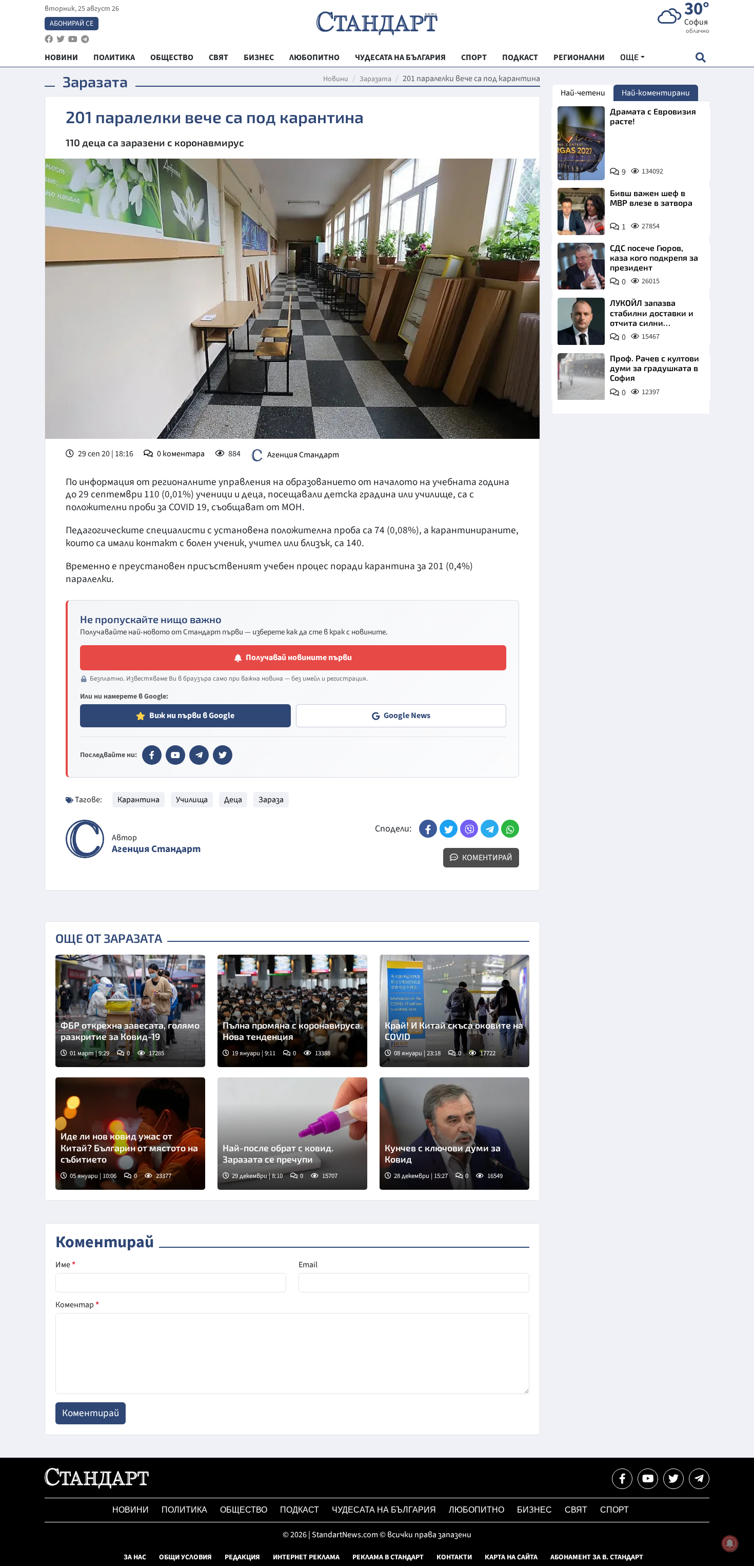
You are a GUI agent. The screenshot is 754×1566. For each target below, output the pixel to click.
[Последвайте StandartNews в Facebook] (49, 39)
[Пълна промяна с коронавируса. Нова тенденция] (292, 1011)
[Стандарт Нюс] (97, 1486)
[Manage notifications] (730, 1543)
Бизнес (534, 1509)
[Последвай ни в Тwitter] (673, 1478)
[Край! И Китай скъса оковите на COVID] (454, 1011)
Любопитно (476, 1509)
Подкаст (299, 1509)
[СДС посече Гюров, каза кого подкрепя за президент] (581, 266)
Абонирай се (71, 23)
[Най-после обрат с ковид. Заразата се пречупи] (292, 1133)
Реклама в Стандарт (388, 1557)
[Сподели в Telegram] (490, 829)
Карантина (138, 799)
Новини (335, 79)
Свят (576, 1509)
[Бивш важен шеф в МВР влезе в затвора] (581, 211)
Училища (192, 799)
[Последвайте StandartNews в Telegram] (85, 39)
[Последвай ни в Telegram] (699, 1478)
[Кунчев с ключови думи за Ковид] (454, 1133)
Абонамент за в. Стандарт (596, 1557)
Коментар (77, 1305)
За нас (135, 1557)
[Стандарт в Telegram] (199, 755)
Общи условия (185, 1557)
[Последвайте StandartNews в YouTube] (72, 39)
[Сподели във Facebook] (428, 829)
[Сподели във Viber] (469, 829)
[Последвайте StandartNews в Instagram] (60, 39)
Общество (243, 1509)
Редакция (242, 1557)
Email (308, 1265)
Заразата (375, 79)
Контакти (454, 1557)
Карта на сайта (511, 1557)
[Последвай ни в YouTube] (648, 1478)
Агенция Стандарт (303, 454)
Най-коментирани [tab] (656, 93)
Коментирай (486, 857)
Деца (233, 799)
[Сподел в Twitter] (449, 829)
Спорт (614, 1509)
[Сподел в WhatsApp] (510, 829)
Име (65, 1265)
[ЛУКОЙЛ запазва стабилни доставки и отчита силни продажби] (581, 321)
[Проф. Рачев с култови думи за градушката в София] (581, 376)
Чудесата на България (384, 1509)
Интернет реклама (306, 1557)
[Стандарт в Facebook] (152, 755)
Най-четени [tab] (583, 93)
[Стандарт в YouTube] (175, 755)
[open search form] (700, 57)
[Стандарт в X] (222, 755)
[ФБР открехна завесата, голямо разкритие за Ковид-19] (130, 1011)
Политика (184, 1509)
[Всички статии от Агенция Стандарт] (85, 839)
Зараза (271, 799)
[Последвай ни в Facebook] (622, 1478)
